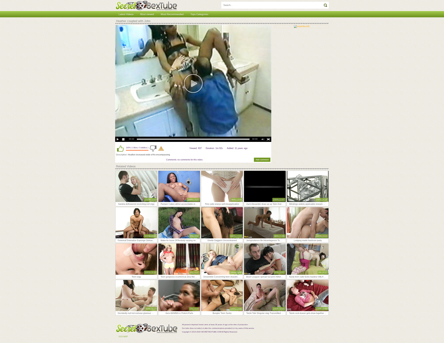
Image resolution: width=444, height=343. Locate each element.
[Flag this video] (161, 148)
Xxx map (123, 336)
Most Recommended (172, 14)
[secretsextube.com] (146, 5)
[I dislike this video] (153, 148)
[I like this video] (120, 148)
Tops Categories (199, 14)
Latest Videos (126, 14)
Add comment (262, 160)
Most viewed (147, 14)
